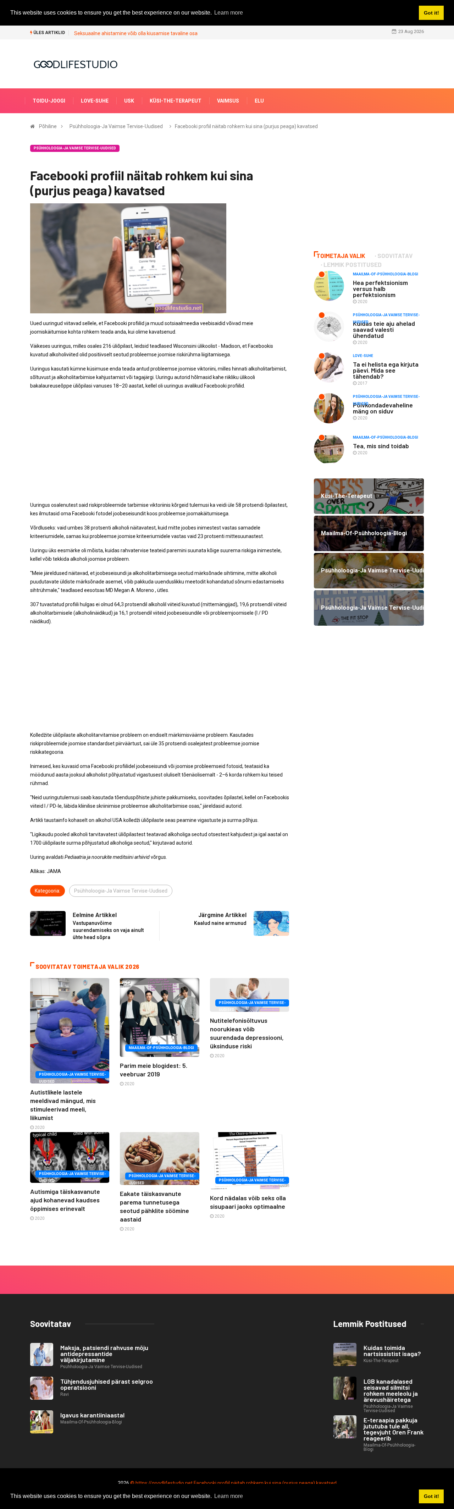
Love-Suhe (95, 101)
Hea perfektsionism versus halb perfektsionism (380, 288)
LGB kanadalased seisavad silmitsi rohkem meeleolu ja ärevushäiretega (391, 1390)
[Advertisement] (159, 445)
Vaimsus (228, 101)
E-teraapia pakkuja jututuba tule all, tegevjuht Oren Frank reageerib (393, 1429)
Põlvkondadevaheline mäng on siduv (383, 408)
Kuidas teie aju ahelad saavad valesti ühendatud (384, 329)
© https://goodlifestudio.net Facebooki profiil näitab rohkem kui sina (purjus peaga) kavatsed (233, 1483)
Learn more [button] (228, 1496)
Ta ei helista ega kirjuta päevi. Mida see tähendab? (386, 370)
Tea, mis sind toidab (381, 446)
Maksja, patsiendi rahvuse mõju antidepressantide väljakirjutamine (104, 1353)
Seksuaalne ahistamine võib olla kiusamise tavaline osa (136, 33)
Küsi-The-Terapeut (175, 101)
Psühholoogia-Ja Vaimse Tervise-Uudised (116, 126)
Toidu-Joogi (49, 101)
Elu (259, 101)
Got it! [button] (431, 1496)
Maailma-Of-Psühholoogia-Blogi (161, 1048)
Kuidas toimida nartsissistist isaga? (392, 1350)
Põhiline (48, 126)
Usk (129, 101)
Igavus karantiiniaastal (92, 1415)
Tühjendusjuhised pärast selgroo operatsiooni (106, 1384)
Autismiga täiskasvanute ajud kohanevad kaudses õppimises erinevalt (65, 1199)
